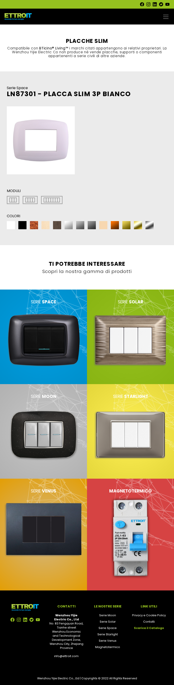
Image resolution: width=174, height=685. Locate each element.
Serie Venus (107, 641)
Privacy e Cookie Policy (149, 615)
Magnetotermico (107, 647)
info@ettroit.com (66, 656)
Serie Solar (108, 622)
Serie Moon (107, 615)
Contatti (149, 622)
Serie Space (108, 628)
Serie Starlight (107, 634)
